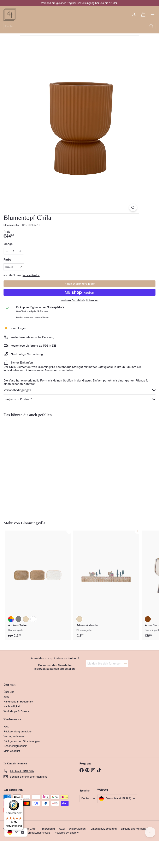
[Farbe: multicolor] (11, 619)
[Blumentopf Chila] (29, 466)
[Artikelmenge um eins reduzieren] (7, 251)
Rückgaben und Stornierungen (22, 741)
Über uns (9, 691)
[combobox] (79, 26)
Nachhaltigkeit (12, 706)
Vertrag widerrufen (14, 736)
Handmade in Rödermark (18, 701)
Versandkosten (31, 275)
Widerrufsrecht (77, 828)
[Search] (151, 26)
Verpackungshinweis (38, 832)
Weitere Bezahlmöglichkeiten (80, 300)
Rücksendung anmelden (18, 731)
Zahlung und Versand (133, 828)
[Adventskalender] (106, 585)
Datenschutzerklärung (103, 828)
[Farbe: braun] (11, 489)
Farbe (7, 259)
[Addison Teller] (38, 585)
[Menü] (20, 800)
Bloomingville (33, 523)
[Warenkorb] (143, 14)
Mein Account (12, 750)
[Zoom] (133, 207)
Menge (8, 243)
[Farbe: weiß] (33, 619)
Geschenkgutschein (15, 745)
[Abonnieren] (125, 663)
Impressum (48, 828)
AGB (62, 828)
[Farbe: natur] (26, 619)
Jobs (6, 696)
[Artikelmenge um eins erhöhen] (20, 251)
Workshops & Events (16, 711)
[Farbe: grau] (18, 619)
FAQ (6, 726)
